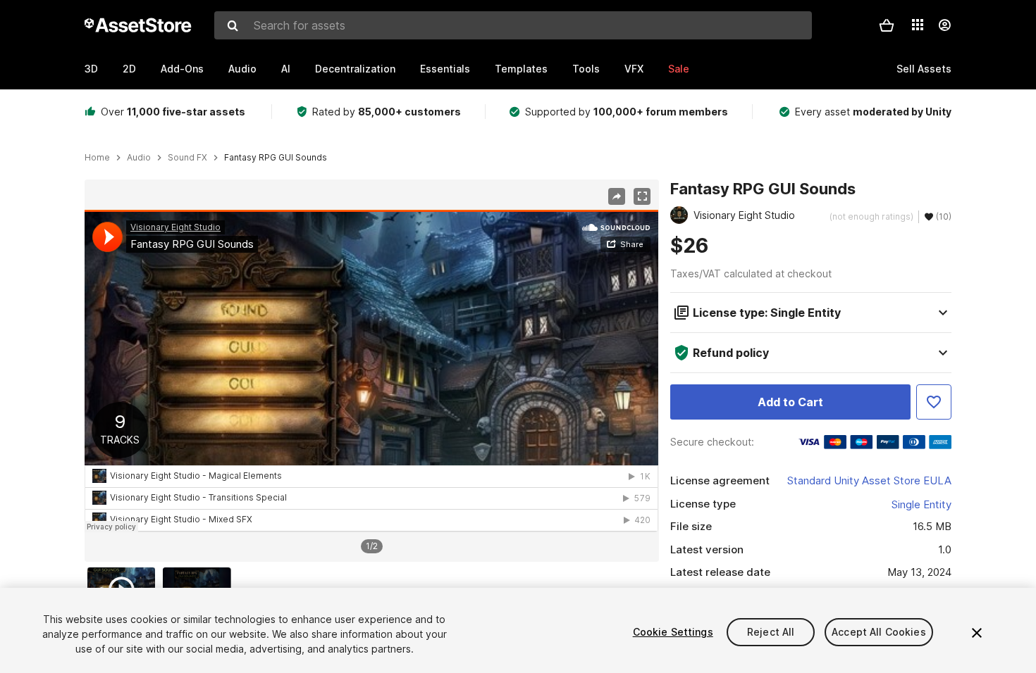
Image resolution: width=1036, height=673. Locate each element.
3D (91, 69)
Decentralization (355, 69)
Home (97, 158)
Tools (586, 69)
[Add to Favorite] (933, 402)
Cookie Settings (673, 632)
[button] (886, 25)
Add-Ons (182, 69)
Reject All (770, 632)
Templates (521, 69)
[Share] (616, 196)
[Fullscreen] (642, 196)
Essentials (445, 69)
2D (129, 69)
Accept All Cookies (879, 632)
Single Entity (921, 504)
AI (285, 69)
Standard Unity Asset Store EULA (869, 480)
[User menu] (944, 25)
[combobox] (513, 25)
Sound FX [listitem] (187, 158)
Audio (242, 69)
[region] (371, 371)
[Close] (976, 632)
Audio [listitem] (139, 158)
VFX (633, 69)
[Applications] (917, 24)
